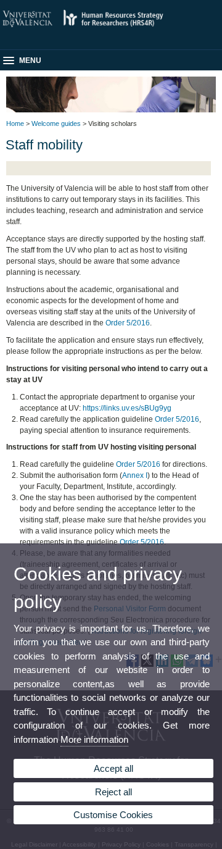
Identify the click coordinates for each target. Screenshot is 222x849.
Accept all (113, 768)
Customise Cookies (113, 814)
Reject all (113, 792)
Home (15, 123)
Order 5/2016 (127, 323)
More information (94, 739)
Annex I (134, 475)
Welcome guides (56, 123)
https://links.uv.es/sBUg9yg (127, 408)
